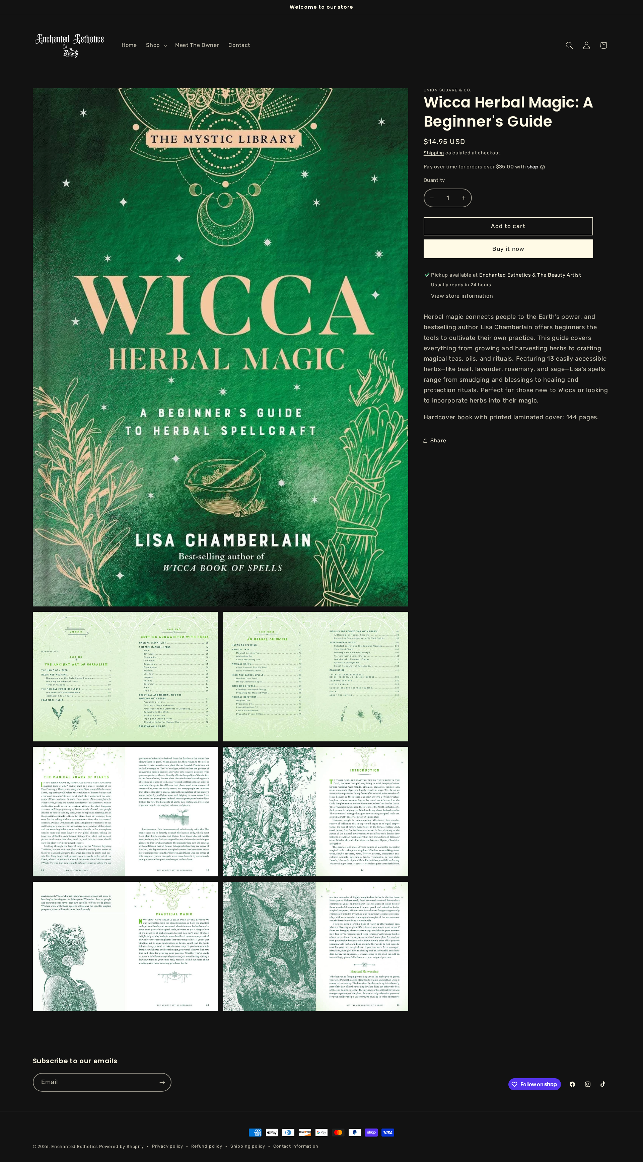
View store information (462, 296)
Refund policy (206, 1146)
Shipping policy (247, 1146)
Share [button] (438, 440)
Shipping (434, 152)
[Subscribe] (162, 1082)
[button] (155, 45)
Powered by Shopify (121, 1146)
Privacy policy (167, 1146)
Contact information (295, 1146)
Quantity (434, 180)
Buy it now (508, 248)
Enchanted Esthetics (74, 1146)
